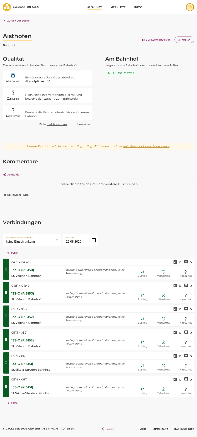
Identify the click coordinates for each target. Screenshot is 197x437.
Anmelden (14, 174)
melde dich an (57, 124)
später (14, 402)
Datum (70, 237)
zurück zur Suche (18, 20)
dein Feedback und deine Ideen (146, 146)
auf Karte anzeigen (158, 39)
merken (186, 39)
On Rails (33, 7)
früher (14, 252)
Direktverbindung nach (19, 237)
